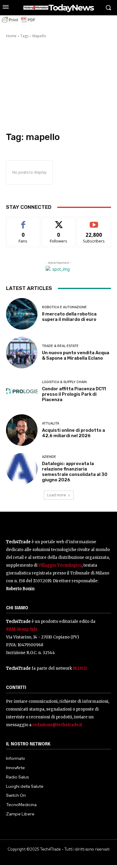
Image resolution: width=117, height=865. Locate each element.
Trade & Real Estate (60, 346)
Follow (59, 221)
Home (11, 35)
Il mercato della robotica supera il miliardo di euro (69, 316)
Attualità (50, 423)
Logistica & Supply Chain (64, 382)
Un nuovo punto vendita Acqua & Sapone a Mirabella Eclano (75, 355)
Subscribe (94, 221)
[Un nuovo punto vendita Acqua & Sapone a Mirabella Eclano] (22, 352)
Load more (56, 495)
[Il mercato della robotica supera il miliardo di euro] (22, 314)
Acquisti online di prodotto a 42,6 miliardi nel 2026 (73, 433)
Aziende (49, 456)
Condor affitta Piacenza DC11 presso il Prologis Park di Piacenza (74, 394)
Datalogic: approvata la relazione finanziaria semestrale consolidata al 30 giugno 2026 (74, 472)
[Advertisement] (58, 86)
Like (23, 221)
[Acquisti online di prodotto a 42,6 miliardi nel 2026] (22, 430)
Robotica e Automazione (64, 307)
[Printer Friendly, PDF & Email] (18, 22)
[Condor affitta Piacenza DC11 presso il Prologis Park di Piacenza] (22, 391)
